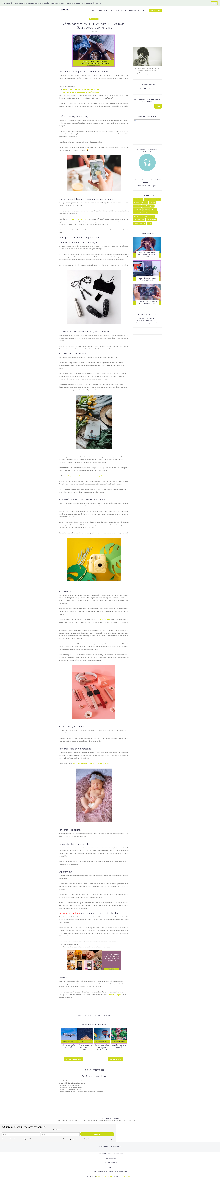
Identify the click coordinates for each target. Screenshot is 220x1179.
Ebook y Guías (103, 10)
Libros (123, 10)
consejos (146, 209)
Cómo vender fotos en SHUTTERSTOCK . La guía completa (147, 254)
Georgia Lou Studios (127, 1176)
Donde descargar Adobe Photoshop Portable (147, 279)
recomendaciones (139, 220)
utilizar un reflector (103, 619)
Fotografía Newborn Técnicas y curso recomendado (92, 763)
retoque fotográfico (139, 223)
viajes (149, 223)
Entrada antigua (115, 1059)
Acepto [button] (214, 3)
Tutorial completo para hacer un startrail (85, 1047)
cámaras (153, 209)
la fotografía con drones (77, 219)
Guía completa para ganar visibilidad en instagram (81, 89)
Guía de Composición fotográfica (147, 320)
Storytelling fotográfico (140, 203)
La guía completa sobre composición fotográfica (86, 476)
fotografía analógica (151, 213)
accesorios (137, 206)
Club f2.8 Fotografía (115, 995)
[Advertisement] (147, 29)
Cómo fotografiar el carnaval (118, 1046)
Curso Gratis (114, 10)
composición (137, 209)
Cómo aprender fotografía (147, 318)
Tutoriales (132, 10)
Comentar (94, 32)
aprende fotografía (148, 206)
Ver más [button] (98, 3)
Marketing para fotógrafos (152, 199)
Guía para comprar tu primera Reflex (147, 323)
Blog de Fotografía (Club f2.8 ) (105, 1176)
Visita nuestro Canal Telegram (147, 186)
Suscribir (97, 1134)
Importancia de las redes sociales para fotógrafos (81, 92)
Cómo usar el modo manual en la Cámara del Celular (147, 302)
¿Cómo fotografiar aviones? (69, 1046)
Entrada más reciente (73, 1059)
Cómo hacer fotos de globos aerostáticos (102, 1047)
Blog (93, 10)
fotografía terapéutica (140, 216)
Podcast (141, 10)
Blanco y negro (138, 199)
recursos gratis (151, 220)
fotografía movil (138, 213)
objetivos (152, 216)
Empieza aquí (155, 10)
